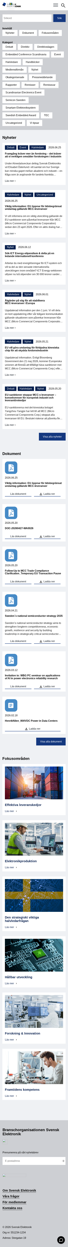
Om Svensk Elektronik (19, 1190)
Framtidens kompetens (22, 1089)
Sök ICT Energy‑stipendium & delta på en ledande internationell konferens (29, 255)
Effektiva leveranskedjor (23, 805)
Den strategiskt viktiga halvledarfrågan (22, 919)
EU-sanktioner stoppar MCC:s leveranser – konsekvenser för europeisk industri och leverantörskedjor (30, 397)
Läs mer (10, 181)
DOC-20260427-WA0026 (19, 528)
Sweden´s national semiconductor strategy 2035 (34, 616)
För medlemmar (14, 1202)
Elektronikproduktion (21, 861)
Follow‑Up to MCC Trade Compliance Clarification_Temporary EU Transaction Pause (33, 572)
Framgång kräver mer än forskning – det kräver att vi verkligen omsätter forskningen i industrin (33, 155)
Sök (59, 18)
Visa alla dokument (51, 741)
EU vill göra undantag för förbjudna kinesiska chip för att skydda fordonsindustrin (32, 349)
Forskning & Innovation (22, 1033)
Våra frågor (11, 1196)
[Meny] (55, 5)
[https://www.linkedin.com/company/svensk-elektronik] (5, 1143)
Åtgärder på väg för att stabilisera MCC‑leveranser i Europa (25, 302)
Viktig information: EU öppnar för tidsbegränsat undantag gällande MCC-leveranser (33, 207)
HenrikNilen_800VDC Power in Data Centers (31, 720)
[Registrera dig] (63, 1161)
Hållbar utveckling (18, 977)
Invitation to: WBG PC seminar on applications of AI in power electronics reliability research (32, 677)
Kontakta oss (12, 1208)
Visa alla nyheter (52, 436)
